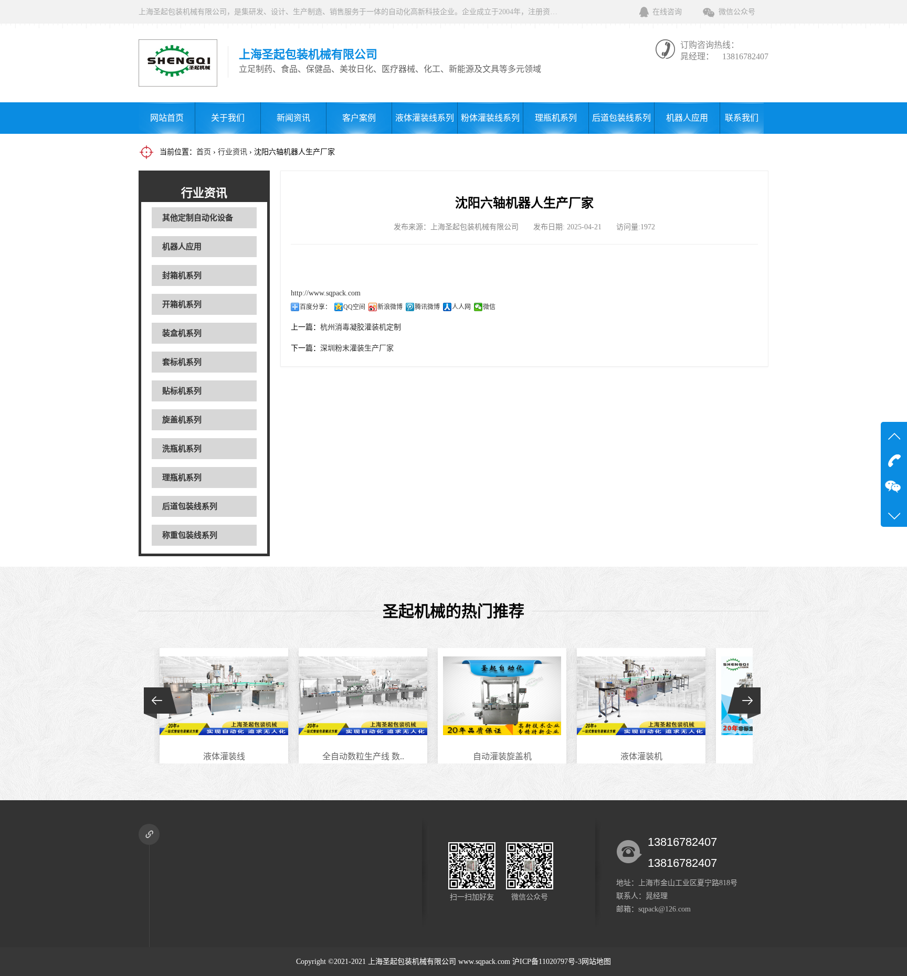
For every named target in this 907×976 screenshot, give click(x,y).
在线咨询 (667, 12)
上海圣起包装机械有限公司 (412, 962)
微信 (489, 307)
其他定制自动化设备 (197, 218)
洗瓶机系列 (182, 448)
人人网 (461, 307)
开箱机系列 (182, 304)
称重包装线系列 (189, 535)
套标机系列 (182, 362)
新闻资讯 (293, 117)
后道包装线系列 (621, 117)
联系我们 (741, 117)
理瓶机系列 (556, 117)
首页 (203, 152)
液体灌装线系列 (424, 117)
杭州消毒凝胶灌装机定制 (360, 327)
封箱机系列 (182, 275)
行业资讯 (232, 152)
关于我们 (228, 117)
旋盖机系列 (182, 420)
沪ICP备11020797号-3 (547, 962)
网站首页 (167, 117)
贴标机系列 (182, 391)
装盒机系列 (182, 333)
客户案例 (359, 117)
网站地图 (596, 962)
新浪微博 (390, 307)
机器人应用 (687, 117)
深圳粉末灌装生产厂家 (357, 348)
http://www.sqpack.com (326, 293)
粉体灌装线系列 (490, 117)
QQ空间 (354, 307)
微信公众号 (737, 12)
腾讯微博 (427, 307)
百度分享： (315, 307)
